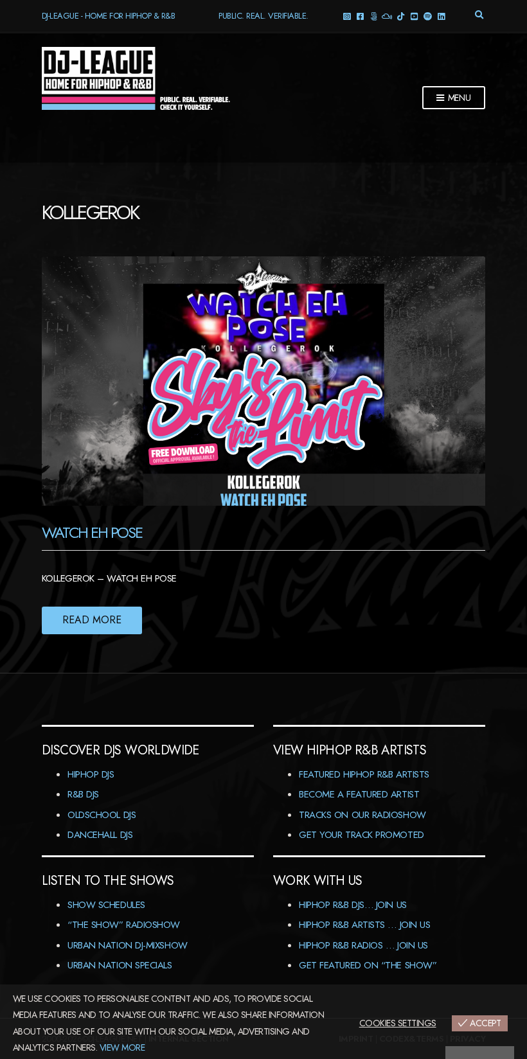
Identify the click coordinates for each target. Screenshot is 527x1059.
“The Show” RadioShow (123, 925)
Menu (458, 97)
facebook (359, 16)
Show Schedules (106, 905)
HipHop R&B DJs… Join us (353, 905)
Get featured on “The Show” (367, 965)
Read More (91, 619)
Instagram (346, 16)
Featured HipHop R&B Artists (364, 774)
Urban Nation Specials (119, 965)
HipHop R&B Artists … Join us (364, 925)
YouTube (413, 16)
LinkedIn (440, 16)
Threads (373, 16)
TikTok (400, 16)
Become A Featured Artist (359, 794)
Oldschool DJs (101, 815)
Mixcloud (386, 16)
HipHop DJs (90, 774)
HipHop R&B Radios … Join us (363, 945)
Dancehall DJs (99, 835)
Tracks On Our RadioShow (362, 815)
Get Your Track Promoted (361, 835)
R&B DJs (83, 794)
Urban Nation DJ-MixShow (127, 945)
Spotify (427, 16)
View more (122, 1047)
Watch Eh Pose (92, 532)
